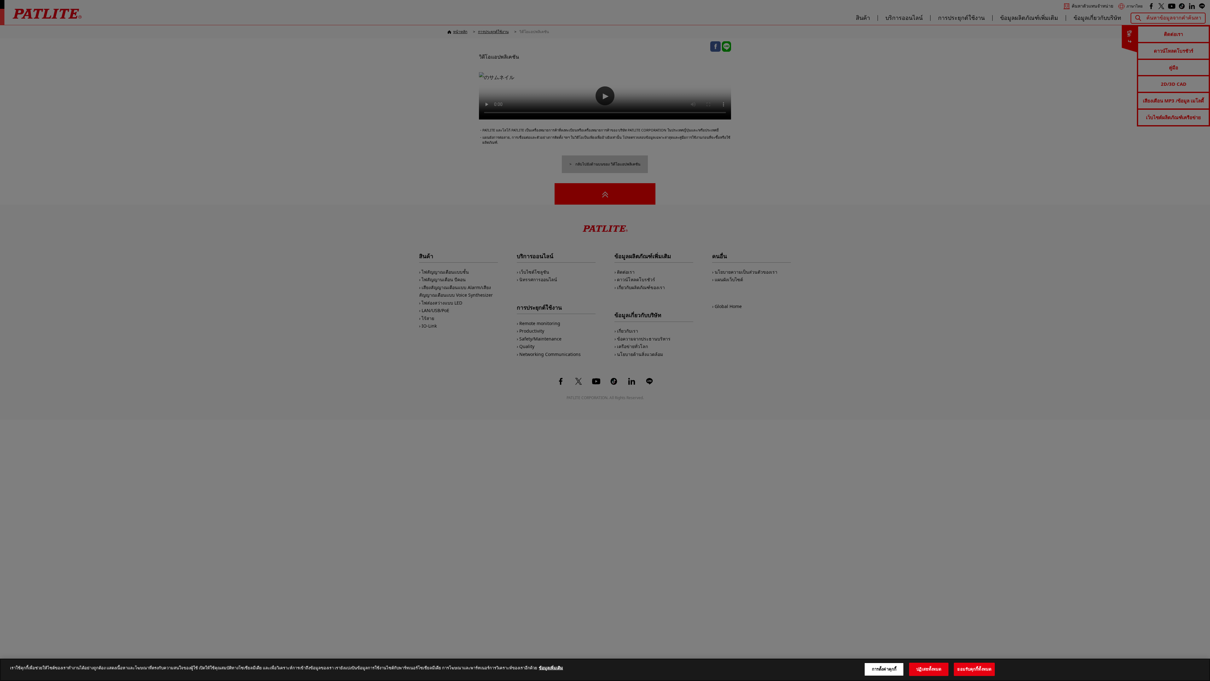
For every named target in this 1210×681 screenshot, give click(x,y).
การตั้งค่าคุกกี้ (884, 669)
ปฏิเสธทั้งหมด (928, 669)
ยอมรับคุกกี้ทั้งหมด (974, 669)
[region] (605, 670)
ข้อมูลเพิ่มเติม (551, 668)
